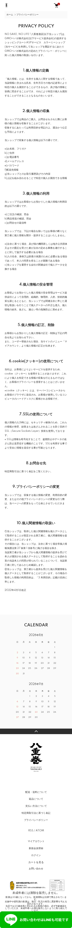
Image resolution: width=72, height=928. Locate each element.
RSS (30, 830)
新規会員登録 (36, 848)
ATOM (40, 830)
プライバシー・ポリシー (51, 51)
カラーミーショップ (54, 42)
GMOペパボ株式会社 (16, 38)
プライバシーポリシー (36, 820)
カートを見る (36, 862)
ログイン (36, 855)
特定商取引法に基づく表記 (36, 813)
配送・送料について (36, 792)
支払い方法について (36, 806)
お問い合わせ (36, 868)
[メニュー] (66, 5)
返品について (36, 799)
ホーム (9, 14)
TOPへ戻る (36, 731)
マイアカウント (36, 841)
